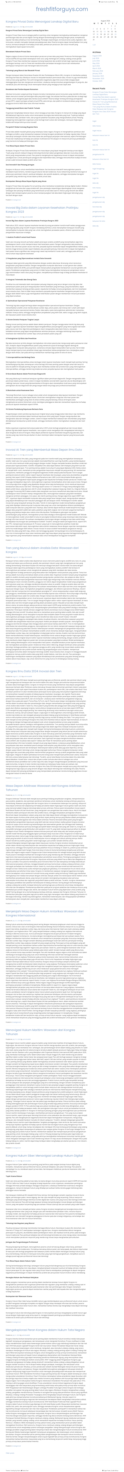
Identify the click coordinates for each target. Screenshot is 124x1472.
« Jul (94, 45)
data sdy (96, 226)
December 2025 (98, 76)
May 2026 (96, 63)
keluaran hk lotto (99, 221)
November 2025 (98, 78)
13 (104, 32)
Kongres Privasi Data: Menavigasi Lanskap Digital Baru (42, 22)
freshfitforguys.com (62, 9)
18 (97, 34)
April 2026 (96, 66)
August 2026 (97, 56)
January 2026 (97, 73)
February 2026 (98, 71)
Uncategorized (16, 200)
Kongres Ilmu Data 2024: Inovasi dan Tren (34, 671)
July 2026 (96, 58)
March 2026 (97, 68)
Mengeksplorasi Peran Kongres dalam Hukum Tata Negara (45, 1330)
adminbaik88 (29, 27)
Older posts (10, 1453)
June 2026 (96, 61)
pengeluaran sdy (99, 197)
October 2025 (97, 81)
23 (115, 34)
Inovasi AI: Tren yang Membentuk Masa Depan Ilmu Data (44, 450)
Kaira (18, 1470)
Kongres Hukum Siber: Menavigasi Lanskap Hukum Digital (44, 1156)
